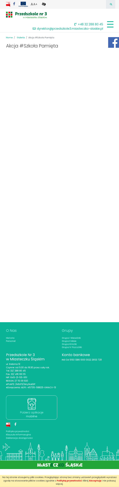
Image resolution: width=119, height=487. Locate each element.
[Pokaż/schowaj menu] (110, 24)
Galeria (21, 37)
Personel (10, 341)
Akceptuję (95, 480)
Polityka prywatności (17, 431)
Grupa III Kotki (69, 344)
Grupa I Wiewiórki (71, 338)
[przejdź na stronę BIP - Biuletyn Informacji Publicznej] (8, 4)
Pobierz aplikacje (31, 414)
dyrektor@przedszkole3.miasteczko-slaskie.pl (70, 29)
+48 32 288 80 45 (90, 24)
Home (9, 37)
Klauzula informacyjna (18, 434)
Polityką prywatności (69, 480)
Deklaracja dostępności (19, 438)
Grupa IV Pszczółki (72, 347)
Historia (10, 338)
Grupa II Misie (69, 341)
